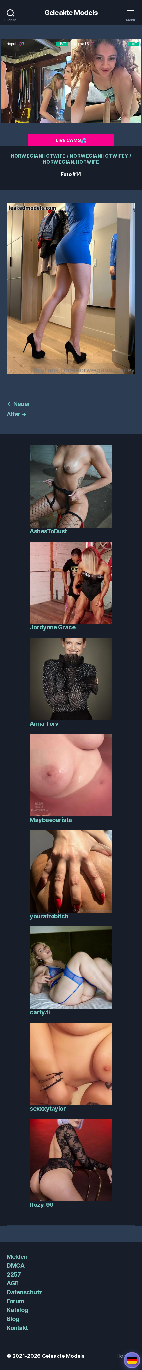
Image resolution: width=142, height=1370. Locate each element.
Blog (13, 1318)
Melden (17, 1256)
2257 (14, 1274)
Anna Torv (44, 723)
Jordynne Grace (52, 627)
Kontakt (17, 1327)
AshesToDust (48, 531)
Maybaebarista (51, 819)
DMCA (15, 1265)
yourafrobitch (49, 916)
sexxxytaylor (48, 1108)
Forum (15, 1301)
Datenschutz (24, 1292)
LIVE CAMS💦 (71, 140)
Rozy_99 (41, 1204)
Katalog (17, 1310)
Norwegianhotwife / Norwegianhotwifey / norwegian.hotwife (71, 159)
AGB (13, 1283)
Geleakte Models (71, 12)
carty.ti (40, 1012)
